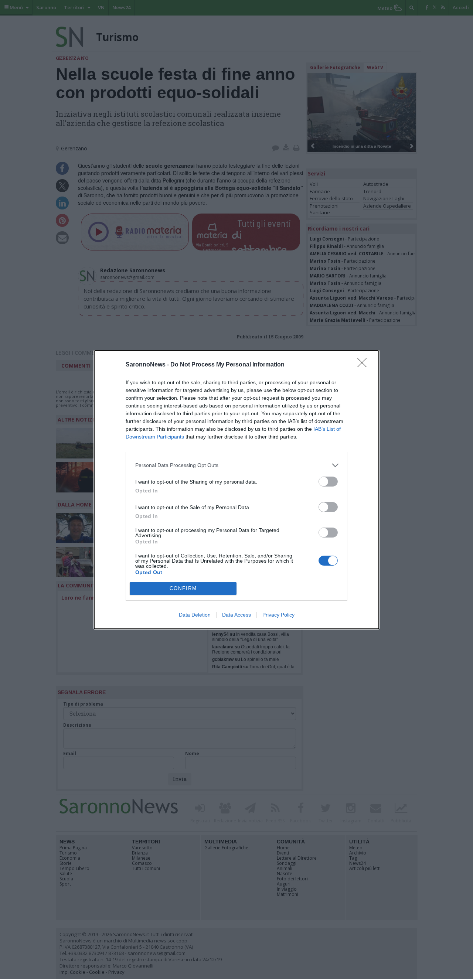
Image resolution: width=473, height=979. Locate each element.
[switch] (328, 482)
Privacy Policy (278, 615)
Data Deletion (195, 615)
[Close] (364, 365)
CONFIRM (183, 588)
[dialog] (236, 490)
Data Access (236, 615)
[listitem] (236, 465)
